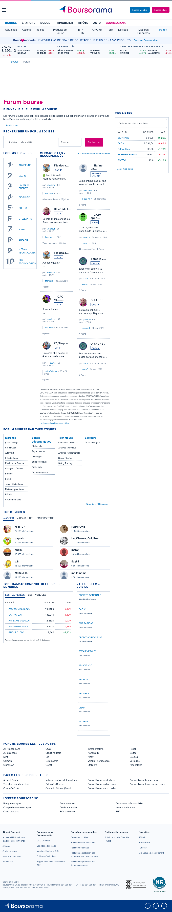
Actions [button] (26, 30)
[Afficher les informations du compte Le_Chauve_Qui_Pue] (64, 541)
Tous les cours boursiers (16, 784)
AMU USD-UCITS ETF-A (21, 626)
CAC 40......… (59, 298)
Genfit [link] (49, 764)
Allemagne (37, 456)
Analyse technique (67, 447)
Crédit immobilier (69, 807)
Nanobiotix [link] (93, 752)
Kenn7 (86, 278)
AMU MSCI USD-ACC (19, 608)
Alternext (9, 452)
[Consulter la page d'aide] (126, 10)
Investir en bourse (125, 807)
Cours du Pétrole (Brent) (59, 788)
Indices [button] (40, 30)
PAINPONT (78, 527)
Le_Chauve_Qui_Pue (84, 538)
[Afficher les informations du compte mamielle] (46, 299)
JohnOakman (51, 371)
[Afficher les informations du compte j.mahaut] (46, 211)
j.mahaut (51, 228)
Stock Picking (65, 458)
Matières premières (14, 489)
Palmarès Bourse (55, 784)
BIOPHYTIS (25, 197)
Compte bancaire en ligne (17, 807)
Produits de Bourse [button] (60, 31)
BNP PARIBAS (86, 623)
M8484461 (88, 190)
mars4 (75, 550)
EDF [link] (48, 756)
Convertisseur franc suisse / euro (147, 784)
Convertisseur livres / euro (144, 780)
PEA (118, 811)
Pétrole (8, 494)
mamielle (51, 319)
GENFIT (83, 707)
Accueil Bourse (11, 780)
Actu (97, 23)
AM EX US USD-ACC (19, 620)
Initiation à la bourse (68, 442)
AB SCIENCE (85, 665)
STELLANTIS (25, 218)
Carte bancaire (11, 811)
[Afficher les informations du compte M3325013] (7, 575)
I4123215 (51, 362)
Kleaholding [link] (136, 764)
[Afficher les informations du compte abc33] (7, 552)
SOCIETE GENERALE (90, 595)
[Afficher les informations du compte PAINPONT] (64, 529)
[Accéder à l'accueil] (4, 61)
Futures (9, 473)
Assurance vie (67, 803)
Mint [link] (5, 756)
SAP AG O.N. (15, 614)
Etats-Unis (37, 446)
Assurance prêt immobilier (129, 803)
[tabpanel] (56, 552)
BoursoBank (116, 23)
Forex (8, 478)
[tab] (8, 519)
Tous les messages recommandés (93, 153)
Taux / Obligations (14, 484)
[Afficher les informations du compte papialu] (7, 541)
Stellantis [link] (92, 764)
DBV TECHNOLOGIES (27, 261)
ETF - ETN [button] (81, 31)
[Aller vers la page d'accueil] (86, 10)
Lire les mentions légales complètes (54, 423)
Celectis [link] (7, 760)
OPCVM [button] (97, 30)
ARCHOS (83, 679)
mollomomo (79, 573)
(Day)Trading (11, 442)
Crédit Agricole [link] (53, 752)
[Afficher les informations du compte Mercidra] (46, 168)
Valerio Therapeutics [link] (99, 760)
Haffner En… (97, 167)
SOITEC (23, 208)
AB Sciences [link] (10, 752)
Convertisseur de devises (101, 780)
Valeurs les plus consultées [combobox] (133, 123)
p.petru (86, 237)
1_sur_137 (87, 198)
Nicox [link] (91, 756)
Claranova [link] (8, 764)
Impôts (83, 23)
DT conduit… (62, 209)
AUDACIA (23, 240)
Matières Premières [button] (143, 31)
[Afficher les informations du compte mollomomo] (64, 575)
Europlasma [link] (52, 760)
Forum (163, 30)
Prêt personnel (67, 811)
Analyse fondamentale (69, 452)
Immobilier (65, 23)
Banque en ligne (12, 803)
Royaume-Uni (38, 451)
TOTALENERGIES (88, 651)
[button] (4, 10)
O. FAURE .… (99, 300)
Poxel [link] (133, 748)
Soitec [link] (133, 752)
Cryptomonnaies (13, 499)
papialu (19, 538)
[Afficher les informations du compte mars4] (64, 552)
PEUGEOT (84, 693)
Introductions (11, 458)
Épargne (28, 23)
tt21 (17, 561)
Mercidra (51, 185)
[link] (6, 845)
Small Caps (10, 447)
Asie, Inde (37, 466)
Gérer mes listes (125, 168)
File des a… (61, 165)
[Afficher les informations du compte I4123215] (46, 345)
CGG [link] (48, 748)
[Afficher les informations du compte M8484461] (83, 168)
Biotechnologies (92, 442)
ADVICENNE (25, 165)
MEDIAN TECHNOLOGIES (27, 251)
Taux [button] (110, 30)
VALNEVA (84, 721)
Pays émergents (40, 472)
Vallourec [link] (135, 760)
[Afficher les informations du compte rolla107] (7, 529)
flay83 (75, 561)
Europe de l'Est (39, 461)
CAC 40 (6, 46)
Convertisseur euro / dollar (102, 788)
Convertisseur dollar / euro (102, 784)
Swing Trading (65, 463)
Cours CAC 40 (11, 788)
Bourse (11, 23)
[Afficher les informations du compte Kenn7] (83, 261)
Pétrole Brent (124, 149)
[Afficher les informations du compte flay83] (64, 564)
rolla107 (20, 527)
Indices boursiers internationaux (62, 780)
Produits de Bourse (14, 463)
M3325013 (21, 573)
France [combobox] (65, 142)
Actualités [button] (11, 30)
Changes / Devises (14, 468)
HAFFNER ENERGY (24, 186)
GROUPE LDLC (16, 632)
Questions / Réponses (97, 503)
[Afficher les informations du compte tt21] (7, 564)
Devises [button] (123, 30)
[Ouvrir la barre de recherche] (122, 10)
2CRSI (22, 229)
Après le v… (98, 259)
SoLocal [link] (134, 756)
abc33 (19, 550)
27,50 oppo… (62, 343)
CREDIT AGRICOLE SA (90, 637)
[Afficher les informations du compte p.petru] (83, 217)
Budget (46, 23)
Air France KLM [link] (11, 748)
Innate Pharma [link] (95, 748)
